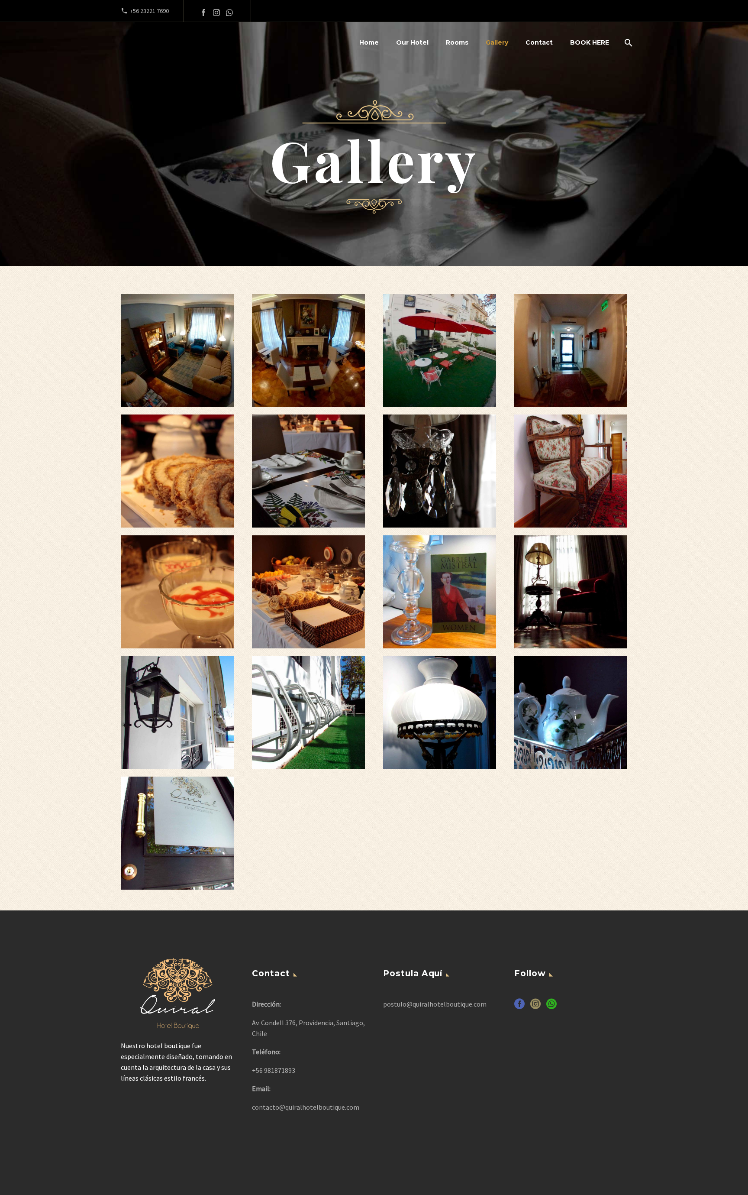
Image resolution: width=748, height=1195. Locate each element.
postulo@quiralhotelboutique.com (435, 1004)
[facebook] (519, 1007)
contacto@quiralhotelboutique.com (305, 1107)
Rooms (457, 42)
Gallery (497, 42)
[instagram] (535, 1007)
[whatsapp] (551, 1007)
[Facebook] (203, 12)
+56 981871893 (273, 1070)
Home (369, 42)
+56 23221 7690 (149, 11)
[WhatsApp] (229, 12)
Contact (539, 42)
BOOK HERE (589, 42)
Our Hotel (412, 42)
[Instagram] (216, 12)
